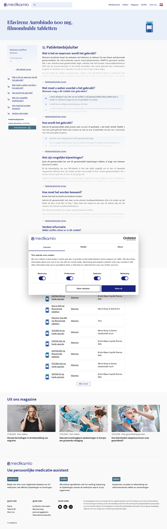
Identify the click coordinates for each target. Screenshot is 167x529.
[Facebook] (60, 507)
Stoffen (144, 4)
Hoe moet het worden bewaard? (21, 107)
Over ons (153, 4)
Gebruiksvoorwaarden (42, 515)
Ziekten (125, 4)
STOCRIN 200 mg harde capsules (59, 365)
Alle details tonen (23, 69)
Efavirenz (75, 297)
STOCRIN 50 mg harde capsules (58, 332)
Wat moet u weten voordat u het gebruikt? (24, 87)
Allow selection (83, 288)
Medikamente (114, 4)
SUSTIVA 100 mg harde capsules (58, 298)
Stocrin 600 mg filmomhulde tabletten (58, 309)
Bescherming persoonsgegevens (40, 511)
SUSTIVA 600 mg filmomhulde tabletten (58, 354)
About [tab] (120, 247)
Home (9, 506)
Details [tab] (84, 247)
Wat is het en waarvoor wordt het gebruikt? (24, 79)
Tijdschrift (11, 509)
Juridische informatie (41, 506)
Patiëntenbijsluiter (20, 127)
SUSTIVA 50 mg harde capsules (58, 376)
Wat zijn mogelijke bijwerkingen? (20, 99)
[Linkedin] (65, 507)
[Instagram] (71, 507)
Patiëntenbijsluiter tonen (55, 82)
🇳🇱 (161, 5)
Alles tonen (83, 384)
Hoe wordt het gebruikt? (22, 93)
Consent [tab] (46, 247)
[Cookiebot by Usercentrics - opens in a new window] (125, 239)
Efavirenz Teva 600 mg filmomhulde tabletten (59, 321)
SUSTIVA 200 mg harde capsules (58, 343)
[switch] (69, 278)
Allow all (118, 288)
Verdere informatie (20, 113)
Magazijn (135, 4)
